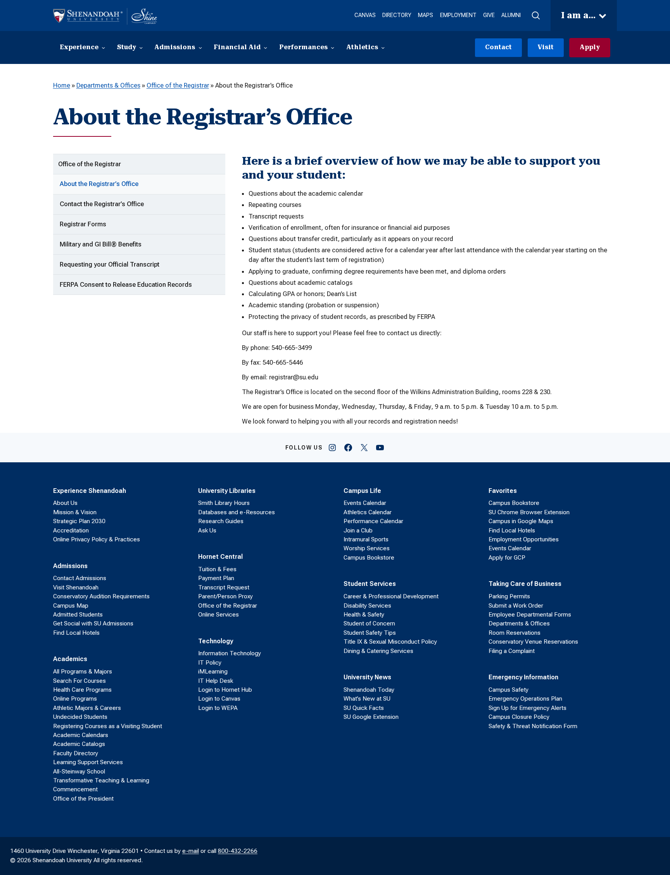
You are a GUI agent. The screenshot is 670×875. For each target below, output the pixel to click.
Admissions (70, 566)
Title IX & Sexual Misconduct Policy (390, 641)
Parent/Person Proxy (225, 596)
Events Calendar (365, 503)
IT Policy (209, 662)
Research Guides (220, 521)
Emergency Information (523, 677)
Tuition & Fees (217, 569)
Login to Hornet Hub (225, 689)
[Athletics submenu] (383, 47)
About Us (65, 503)
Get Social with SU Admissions (93, 623)
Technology (215, 641)
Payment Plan (216, 578)
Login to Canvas (219, 698)
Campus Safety (508, 689)
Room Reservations (514, 632)
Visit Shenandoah (75, 587)
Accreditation (71, 530)
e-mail (190, 850)
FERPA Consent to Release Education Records (126, 284)
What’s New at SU (367, 698)
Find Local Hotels (76, 632)
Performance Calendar (373, 521)
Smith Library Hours (224, 503)
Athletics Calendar (368, 512)
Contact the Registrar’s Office (102, 204)
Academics (70, 659)
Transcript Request (223, 587)
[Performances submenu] (332, 47)
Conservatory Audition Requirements (101, 596)
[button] (535, 16)
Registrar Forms (83, 224)
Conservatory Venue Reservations (533, 641)
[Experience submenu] (103, 47)
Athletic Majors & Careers (87, 707)
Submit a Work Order (516, 605)
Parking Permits (509, 596)
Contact (498, 47)
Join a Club (358, 530)
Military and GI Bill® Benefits (101, 244)
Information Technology (229, 653)
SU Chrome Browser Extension (529, 512)
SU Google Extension (371, 716)
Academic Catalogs (79, 744)
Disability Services (367, 605)
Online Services (218, 614)
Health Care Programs (82, 689)
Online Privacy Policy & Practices (96, 539)
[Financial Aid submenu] (265, 47)
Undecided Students (80, 716)
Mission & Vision (75, 512)
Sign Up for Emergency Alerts (527, 707)
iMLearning (213, 671)
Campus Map (70, 605)
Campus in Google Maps (521, 521)
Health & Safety (364, 614)
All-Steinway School (79, 771)
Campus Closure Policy (519, 716)
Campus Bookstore (369, 557)
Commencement (75, 789)
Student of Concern (369, 623)
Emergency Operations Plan (525, 698)
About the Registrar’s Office (99, 184)
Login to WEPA (218, 707)
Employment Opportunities (524, 539)
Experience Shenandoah (89, 490)
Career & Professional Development (391, 596)
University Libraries (227, 490)
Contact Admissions (79, 578)
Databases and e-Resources (236, 512)
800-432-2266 (237, 850)
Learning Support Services (88, 762)
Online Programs (75, 698)
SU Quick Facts (364, 707)
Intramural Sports (366, 539)
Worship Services (367, 548)
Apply (590, 47)
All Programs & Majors (82, 671)
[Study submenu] (141, 47)
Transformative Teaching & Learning (101, 780)
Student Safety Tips (370, 632)
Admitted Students (78, 614)
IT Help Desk (215, 680)
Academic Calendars (80, 735)
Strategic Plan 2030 (79, 521)
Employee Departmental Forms (530, 614)
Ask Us (207, 530)
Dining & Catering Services (378, 651)
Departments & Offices (108, 85)
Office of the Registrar (178, 85)
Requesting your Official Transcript (109, 264)
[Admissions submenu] (200, 47)
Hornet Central (220, 556)
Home (61, 85)
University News (367, 677)
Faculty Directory (75, 753)
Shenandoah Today (369, 689)
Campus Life (362, 490)
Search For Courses (79, 680)
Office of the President (83, 798)
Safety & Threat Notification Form (533, 726)
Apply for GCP (507, 557)
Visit (545, 47)
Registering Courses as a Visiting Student (107, 726)
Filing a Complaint (512, 651)
